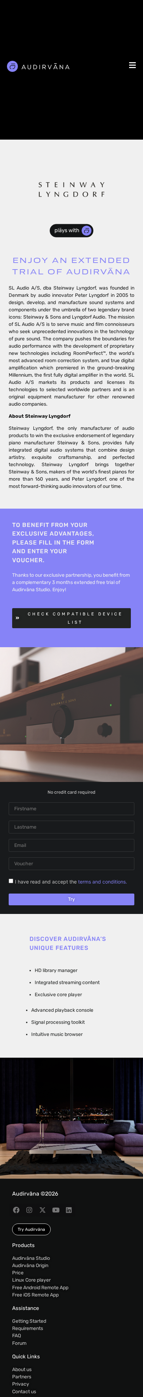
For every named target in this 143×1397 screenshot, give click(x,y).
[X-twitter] (42, 1210)
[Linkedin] (68, 1210)
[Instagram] (29, 1210)
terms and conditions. (102, 882)
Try (71, 899)
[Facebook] (16, 1210)
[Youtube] (55, 1210)
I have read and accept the (71, 881)
